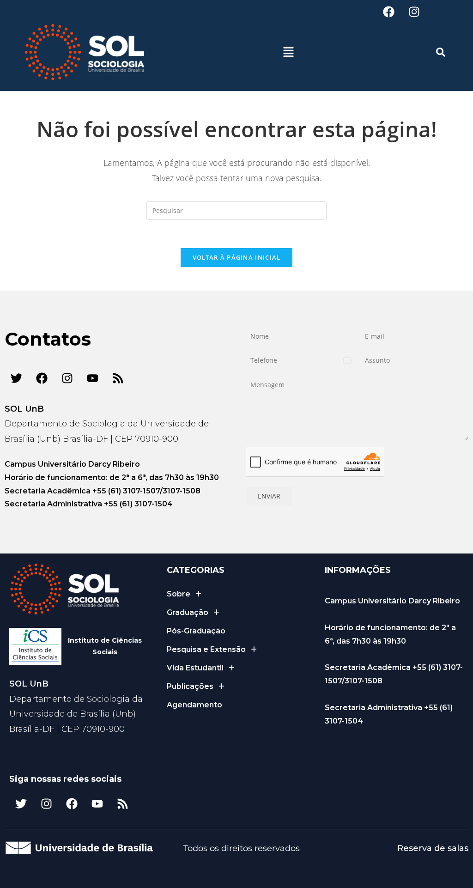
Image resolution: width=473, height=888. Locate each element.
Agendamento (194, 704)
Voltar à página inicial (237, 257)
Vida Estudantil (195, 667)
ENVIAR (269, 496)
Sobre (178, 594)
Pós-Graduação (196, 630)
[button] (288, 52)
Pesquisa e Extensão (206, 649)
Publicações (190, 686)
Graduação (187, 612)
